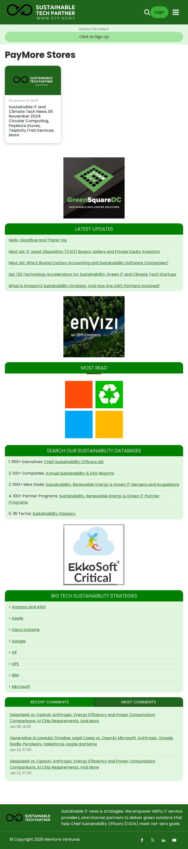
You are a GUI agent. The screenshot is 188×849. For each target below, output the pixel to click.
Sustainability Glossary (54, 513)
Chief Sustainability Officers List (74, 462)
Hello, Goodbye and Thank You (38, 240)
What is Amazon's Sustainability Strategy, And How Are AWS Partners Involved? (84, 286)
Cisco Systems (26, 629)
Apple (17, 618)
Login (159, 12)
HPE (15, 664)
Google (19, 641)
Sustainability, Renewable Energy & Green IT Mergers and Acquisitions (112, 484)
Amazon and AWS (29, 607)
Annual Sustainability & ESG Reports (80, 473)
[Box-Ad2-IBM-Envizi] (94, 326)
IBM (15, 675)
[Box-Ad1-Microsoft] (94, 409)
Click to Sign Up (94, 37)
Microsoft (21, 686)
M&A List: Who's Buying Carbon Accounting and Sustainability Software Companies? (88, 263)
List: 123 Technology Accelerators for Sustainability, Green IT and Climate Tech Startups (92, 274)
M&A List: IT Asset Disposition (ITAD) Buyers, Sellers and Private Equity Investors (84, 251)
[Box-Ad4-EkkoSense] (94, 554)
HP (14, 652)
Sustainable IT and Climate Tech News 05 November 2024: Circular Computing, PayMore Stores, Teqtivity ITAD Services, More (32, 121)
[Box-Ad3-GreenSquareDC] (94, 187)
